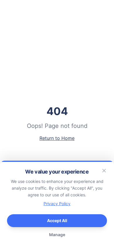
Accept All (57, 220)
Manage (57, 234)
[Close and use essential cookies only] (104, 170)
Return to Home (57, 138)
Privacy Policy (57, 203)
